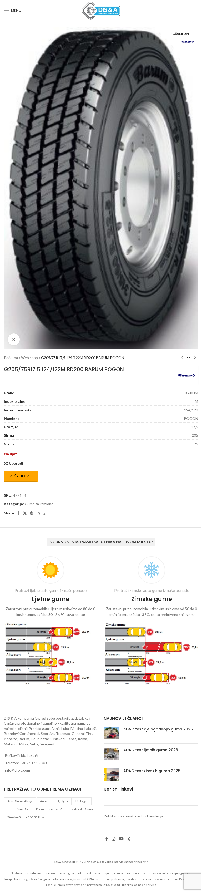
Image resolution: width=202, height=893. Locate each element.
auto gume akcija (20, 801)
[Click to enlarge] (14, 339)
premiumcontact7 (49, 809)
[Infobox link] (50, 621)
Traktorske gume (81, 809)
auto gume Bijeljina (54, 801)
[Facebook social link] (18, 513)
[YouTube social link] (121, 839)
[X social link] (24, 513)
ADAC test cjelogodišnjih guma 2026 (158, 729)
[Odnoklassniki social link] (128, 839)
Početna (11, 357)
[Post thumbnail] (111, 733)
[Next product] (195, 358)
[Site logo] (101, 10)
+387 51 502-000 (34, 762)
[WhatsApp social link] (44, 513)
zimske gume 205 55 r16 (25, 817)
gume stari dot (18, 809)
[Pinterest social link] (31, 513)
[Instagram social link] (113, 839)
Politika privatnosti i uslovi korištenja (133, 816)
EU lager (81, 801)
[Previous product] (182, 358)
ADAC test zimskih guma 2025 (151, 770)
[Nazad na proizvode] (188, 358)
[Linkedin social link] (38, 513)
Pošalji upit (20, 476)
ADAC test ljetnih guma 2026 (150, 750)
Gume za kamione (39, 504)
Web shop (29, 357)
